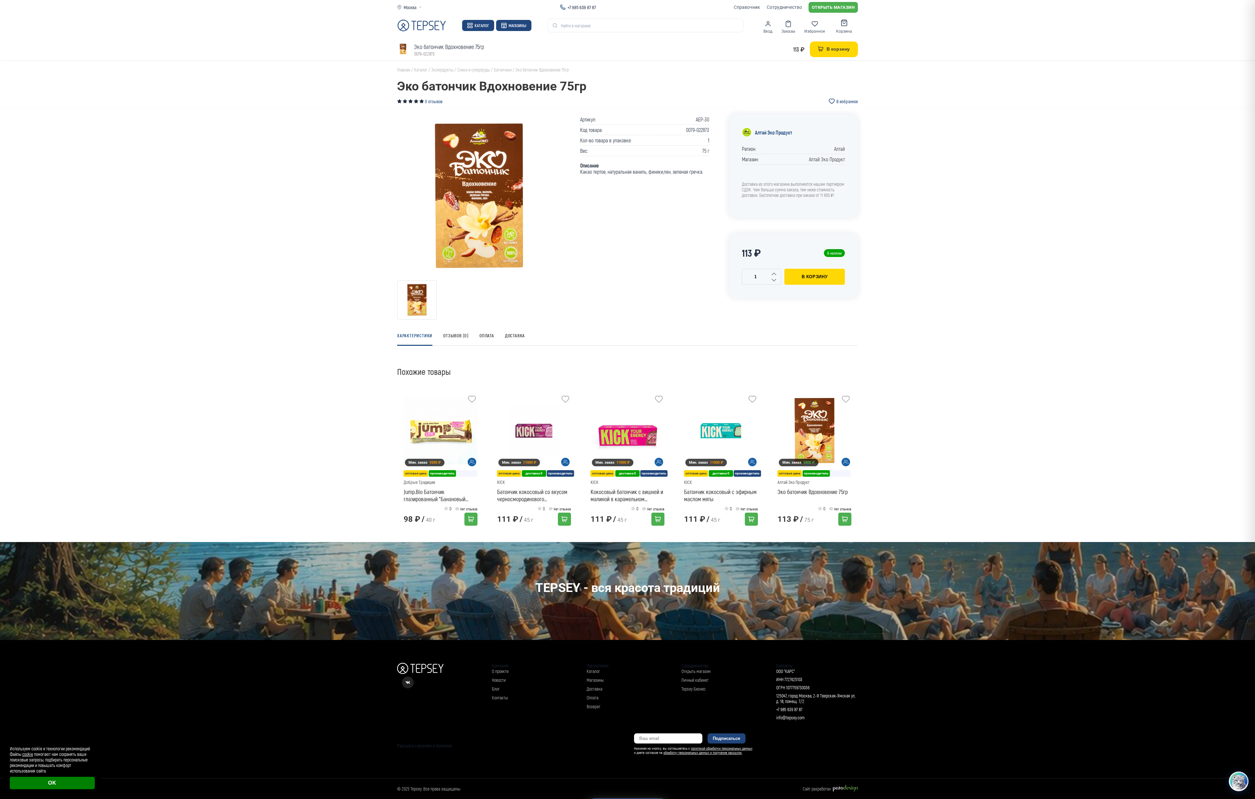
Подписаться (726, 738)
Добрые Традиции (419, 482)
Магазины (517, 25)
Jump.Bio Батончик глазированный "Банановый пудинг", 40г (434, 495)
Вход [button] (767, 31)
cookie (27, 754)
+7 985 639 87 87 (581, 7)
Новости (499, 680)
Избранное (814, 31)
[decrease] (773, 280)
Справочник (747, 7)
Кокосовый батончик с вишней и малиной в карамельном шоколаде (627, 495)
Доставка (515, 335)
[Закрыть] (1242, 735)
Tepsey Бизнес (693, 689)
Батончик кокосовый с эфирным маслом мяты (720, 495)
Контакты (500, 697)
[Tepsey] (421, 25)
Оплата (486, 335)
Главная (403, 69)
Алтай (839, 149)
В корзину (815, 276)
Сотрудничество (784, 7)
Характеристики (414, 335)
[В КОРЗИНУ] (470, 519)
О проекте (500, 671)
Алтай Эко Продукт (773, 132)
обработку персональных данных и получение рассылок (702, 752)
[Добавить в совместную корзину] (472, 462)
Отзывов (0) (456, 335)
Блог (496, 689)
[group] (479, 196)
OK (52, 783)
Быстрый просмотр (442, 430)
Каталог (482, 25)
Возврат (593, 706)
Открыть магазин (833, 7)
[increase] (773, 274)
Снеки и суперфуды (473, 69)
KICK (501, 482)
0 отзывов (434, 101)
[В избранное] (472, 400)
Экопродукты (442, 69)
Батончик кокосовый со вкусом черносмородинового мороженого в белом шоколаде (532, 495)
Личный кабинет (695, 680)
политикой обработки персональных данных (721, 748)
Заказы (788, 31)
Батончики (502, 69)
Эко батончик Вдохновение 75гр (813, 491)
